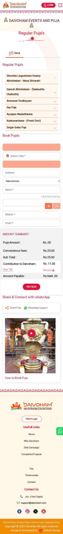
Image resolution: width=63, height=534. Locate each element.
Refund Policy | (10, 522)
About (31, 434)
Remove (47, 270)
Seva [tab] (17, 53)
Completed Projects (31, 454)
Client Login (31, 419)
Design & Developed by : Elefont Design (35, 530)
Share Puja (15, 307)
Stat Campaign (31, 447)
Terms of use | (38, 522)
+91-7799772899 (34, 497)
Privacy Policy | (24, 522)
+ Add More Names (50, 196)
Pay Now (31, 287)
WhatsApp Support (37, 308)
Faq (31, 468)
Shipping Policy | (52, 522)
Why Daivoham (31, 441)
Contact (31, 482)
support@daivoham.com (33, 503)
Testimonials (31, 475)
